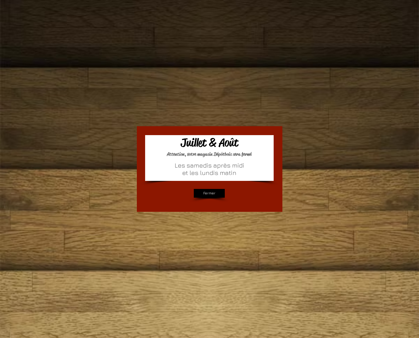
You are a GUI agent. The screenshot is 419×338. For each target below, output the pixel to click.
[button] (209, 193)
